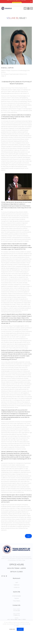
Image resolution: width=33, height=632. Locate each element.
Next (28, 536)
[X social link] (4, 576)
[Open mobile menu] (31, 8)
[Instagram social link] (6, 576)
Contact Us (16, 587)
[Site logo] (6, 8)
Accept (20, 629)
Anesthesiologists (16, 596)
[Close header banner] (31, 1)
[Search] (24, 8)
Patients (17, 598)
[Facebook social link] (2, 576)
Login (16, 582)
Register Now (17, 2)
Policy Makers (16, 600)
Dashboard (16, 585)
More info (12, 629)
